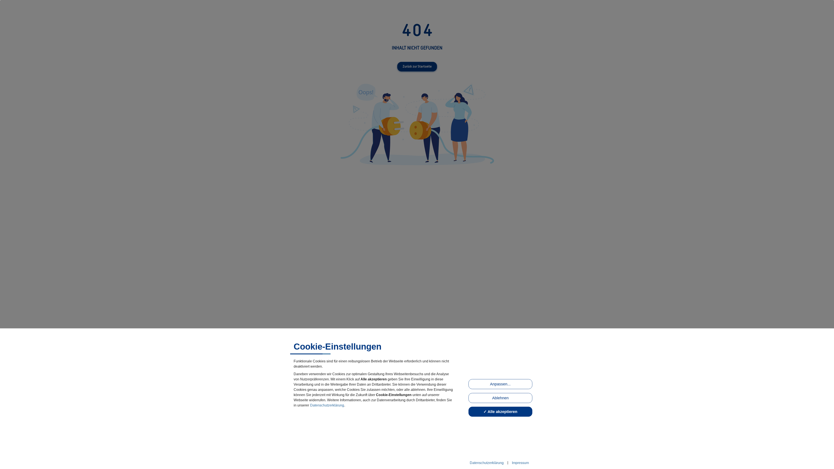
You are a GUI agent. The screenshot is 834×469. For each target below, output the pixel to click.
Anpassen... (500, 384)
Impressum (520, 463)
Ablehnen (500, 398)
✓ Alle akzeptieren (500, 412)
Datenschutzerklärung (327, 405)
